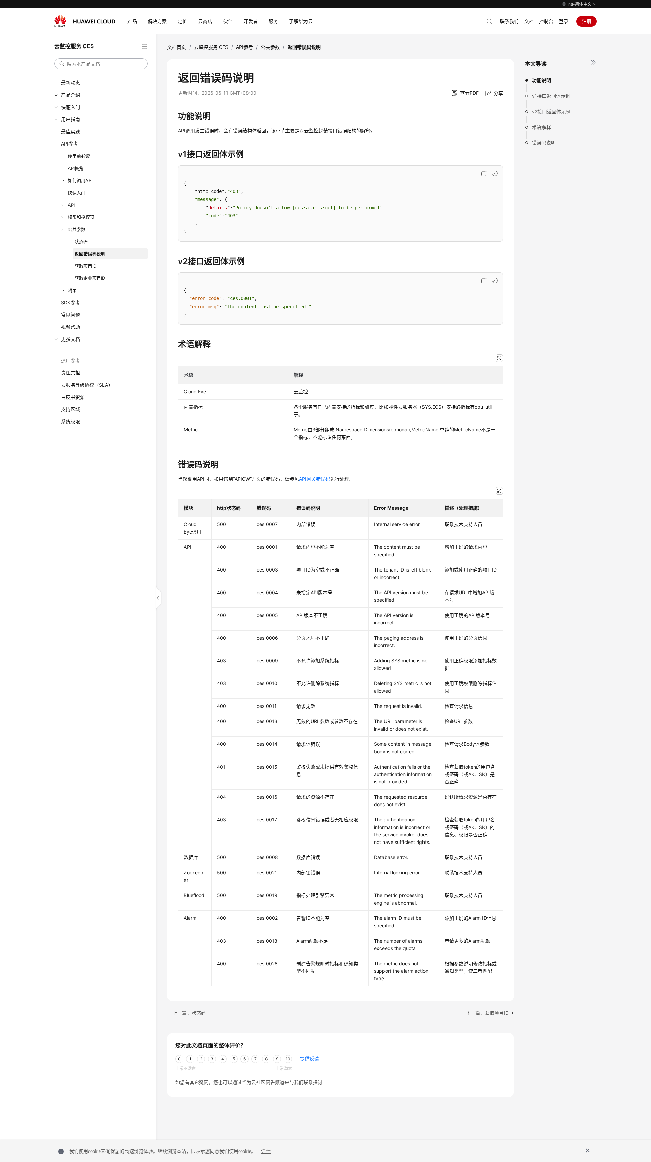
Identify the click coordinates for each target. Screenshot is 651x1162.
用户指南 (70, 119)
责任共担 (70, 372)
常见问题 (70, 314)
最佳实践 (70, 131)
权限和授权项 (81, 217)
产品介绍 (70, 95)
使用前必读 (79, 156)
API (71, 205)
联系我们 (509, 21)
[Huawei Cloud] (84, 21)
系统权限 (70, 421)
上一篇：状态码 (189, 1013)
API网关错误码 (314, 479)
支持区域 (70, 409)
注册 (586, 21)
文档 (529, 21)
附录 (72, 290)
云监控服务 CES (211, 47)
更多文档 (70, 339)
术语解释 (541, 127)
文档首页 (176, 47)
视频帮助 (70, 327)
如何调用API (80, 180)
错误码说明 (544, 143)
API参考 (69, 144)
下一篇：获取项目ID (487, 1013)
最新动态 (70, 82)
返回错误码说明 (90, 253)
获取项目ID (85, 266)
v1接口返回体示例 (551, 96)
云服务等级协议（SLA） (87, 385)
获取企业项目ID (90, 278)
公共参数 (76, 229)
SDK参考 (70, 302)
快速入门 (70, 107)
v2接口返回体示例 (551, 111)
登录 (563, 21)
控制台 (546, 21)
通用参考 (70, 360)
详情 (266, 1151)
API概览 (75, 168)
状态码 (81, 241)
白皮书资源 (73, 397)
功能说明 (541, 80)
